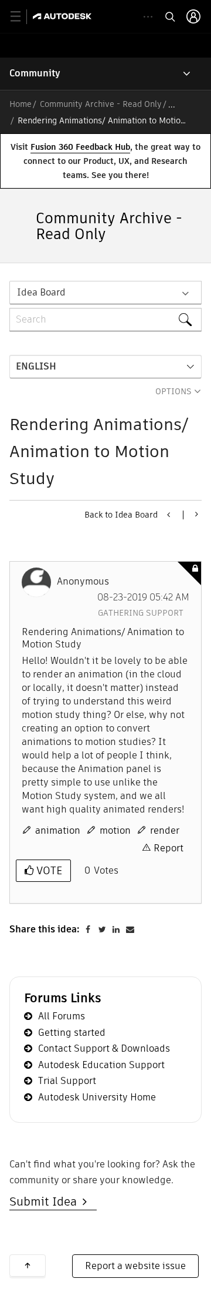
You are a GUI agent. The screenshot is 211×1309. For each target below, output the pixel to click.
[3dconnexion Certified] (195, 514)
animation (57, 830)
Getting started (72, 1032)
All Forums (61, 1016)
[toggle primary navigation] (22, 16)
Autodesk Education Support (101, 1065)
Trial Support (67, 1081)
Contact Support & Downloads (104, 1048)
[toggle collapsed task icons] (148, 16)
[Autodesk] (63, 16)
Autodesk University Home (97, 1097)
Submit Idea (46, 1201)
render (164, 830)
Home (20, 104)
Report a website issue (135, 1266)
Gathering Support (140, 613)
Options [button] (173, 391)
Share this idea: (44, 929)
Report (168, 848)
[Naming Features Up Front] (169, 515)
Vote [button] (47, 870)
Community (34, 73)
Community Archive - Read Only (101, 104)
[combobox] (105, 319)
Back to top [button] (27, 1265)
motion (115, 830)
